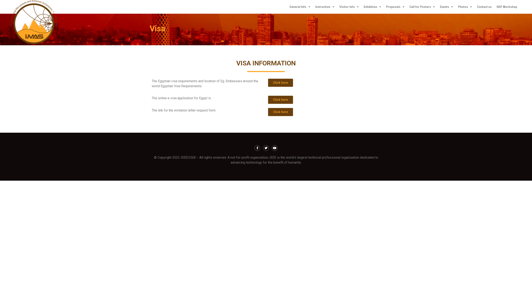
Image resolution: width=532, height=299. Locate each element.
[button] (280, 83)
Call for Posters (420, 7)
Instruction (322, 7)
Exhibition (370, 7)
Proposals (393, 7)
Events (444, 7)
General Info (297, 7)
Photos (463, 7)
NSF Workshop (507, 7)
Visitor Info (347, 7)
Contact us (484, 7)
